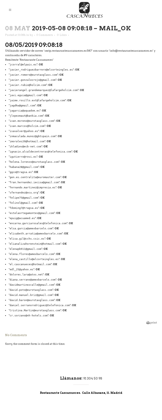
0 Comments (44, 34)
